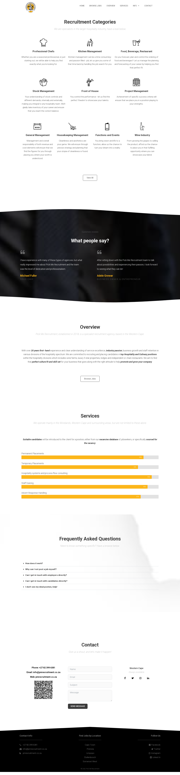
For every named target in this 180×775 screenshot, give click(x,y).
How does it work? (34, 563)
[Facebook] (124, 678)
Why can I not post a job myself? (41, 569)
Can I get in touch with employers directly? (46, 575)
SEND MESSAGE (78, 706)
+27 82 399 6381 (47, 667)
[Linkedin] (148, 678)
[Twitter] (132, 678)
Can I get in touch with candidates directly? (46, 581)
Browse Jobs (95, 6)
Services (124, 6)
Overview (111, 6)
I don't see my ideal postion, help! (41, 587)
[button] (90, 563)
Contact (148, 6)
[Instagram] (140, 678)
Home (82, 6)
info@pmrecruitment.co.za (46, 672)
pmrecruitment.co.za (46, 677)
